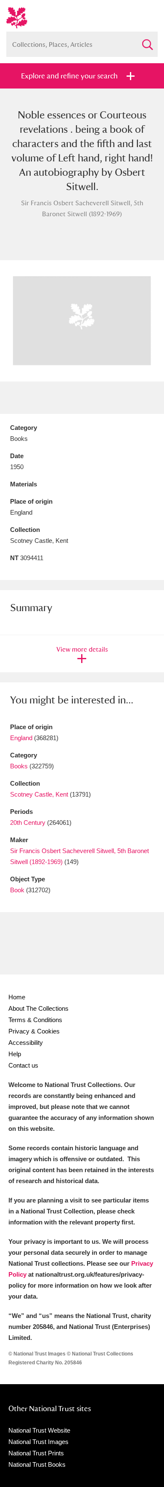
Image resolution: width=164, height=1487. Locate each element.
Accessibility (25, 1042)
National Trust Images (38, 1441)
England (21, 737)
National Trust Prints (36, 1453)
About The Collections (38, 1008)
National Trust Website (39, 1430)
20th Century (27, 822)
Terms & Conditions (35, 1019)
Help (14, 1054)
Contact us (23, 1065)
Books (19, 766)
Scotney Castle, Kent (39, 794)
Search (147, 41)
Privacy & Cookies (34, 1031)
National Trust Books (37, 1464)
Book (17, 890)
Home (16, 997)
